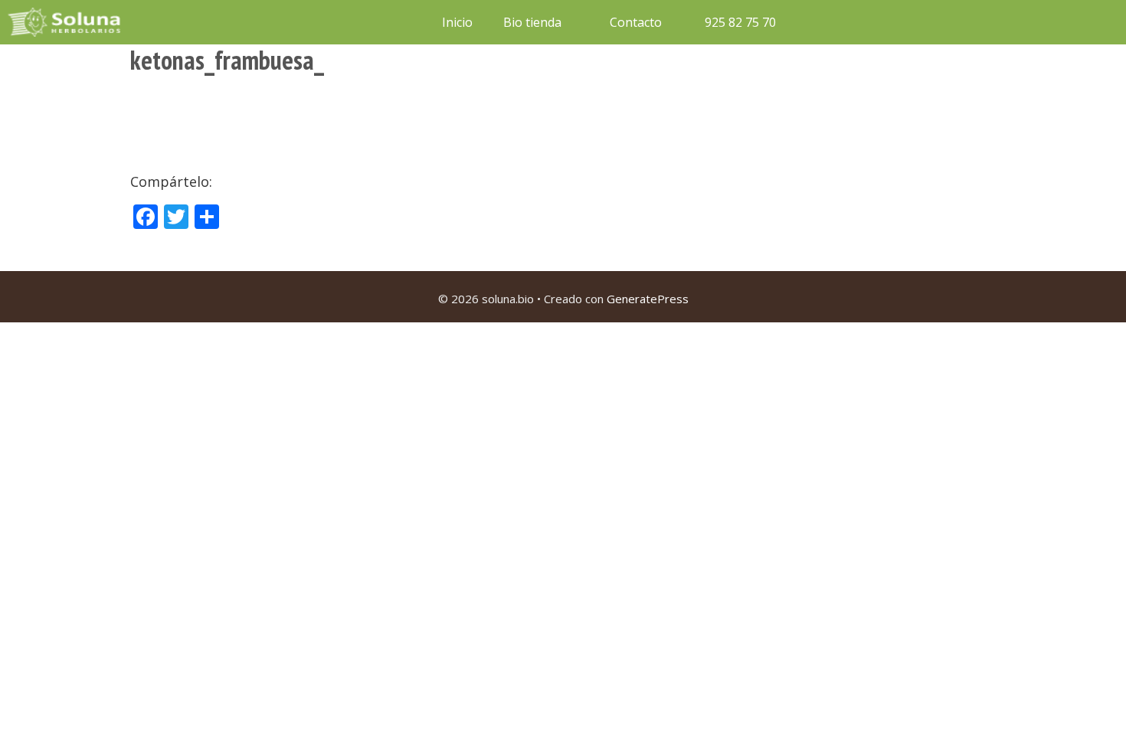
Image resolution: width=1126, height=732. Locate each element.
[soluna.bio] (66, 22)
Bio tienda (532, 22)
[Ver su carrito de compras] (811, 22)
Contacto (636, 22)
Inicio (457, 22)
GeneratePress (648, 298)
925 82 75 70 (739, 22)
